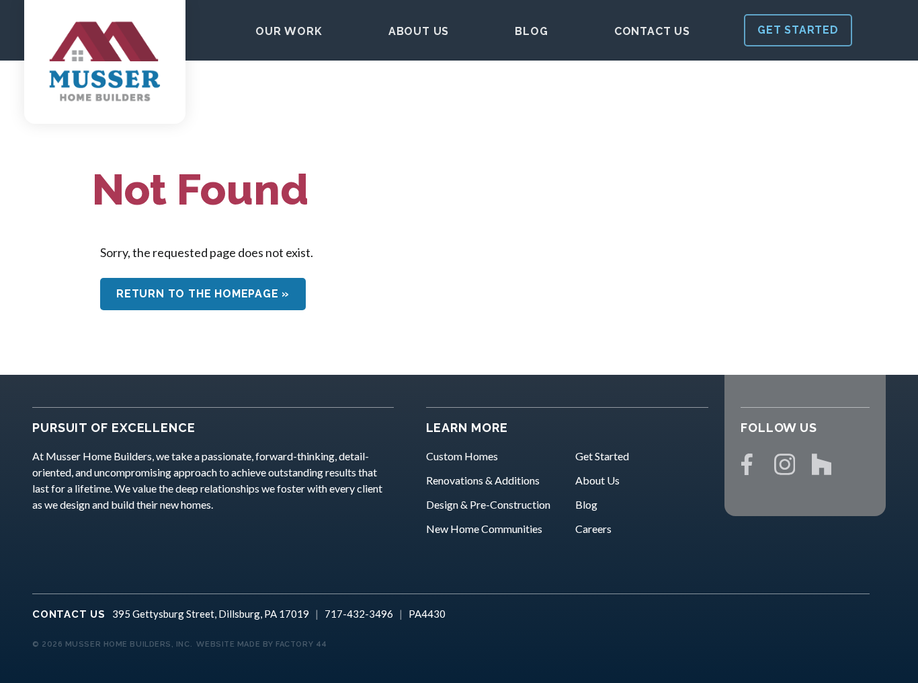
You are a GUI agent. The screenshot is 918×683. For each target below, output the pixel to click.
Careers (593, 528)
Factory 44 (301, 644)
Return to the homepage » (203, 293)
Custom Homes (462, 456)
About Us (597, 480)
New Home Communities (484, 528)
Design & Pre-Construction (488, 504)
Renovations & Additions (483, 480)
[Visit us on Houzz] (822, 464)
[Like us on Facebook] (747, 464)
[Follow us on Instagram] (785, 464)
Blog (586, 504)
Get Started (602, 456)
